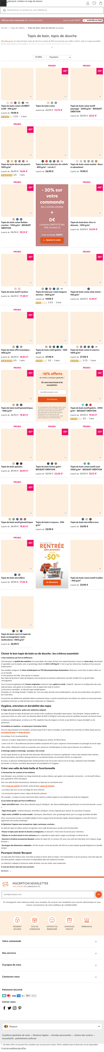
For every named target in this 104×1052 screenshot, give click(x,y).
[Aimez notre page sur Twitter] (9, 1010)
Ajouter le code (53, 240)
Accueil (4, 28)
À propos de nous (11, 965)
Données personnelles (61, 1035)
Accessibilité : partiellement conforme (19, 1039)
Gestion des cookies (83, 1035)
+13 (26, 103)
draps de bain (24, 732)
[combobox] (52, 10)
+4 (61, 289)
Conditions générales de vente (16, 1035)
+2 (27, 161)
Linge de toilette (17, 28)
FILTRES (38, 57)
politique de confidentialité (51, 418)
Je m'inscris (52, 400)
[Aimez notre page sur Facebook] (4, 1010)
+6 (96, 347)
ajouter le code (94, 20)
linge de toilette (13, 786)
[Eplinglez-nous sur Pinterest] (20, 1010)
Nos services (9, 953)
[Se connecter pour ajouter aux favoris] (30, 97)
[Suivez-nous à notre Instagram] (14, 1010)
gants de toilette (47, 786)
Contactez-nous (11, 977)
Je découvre (52, 582)
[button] (52, 1026)
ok (99, 894)
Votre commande (11, 941)
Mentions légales (40, 1035)
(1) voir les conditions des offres (13, 1048)
